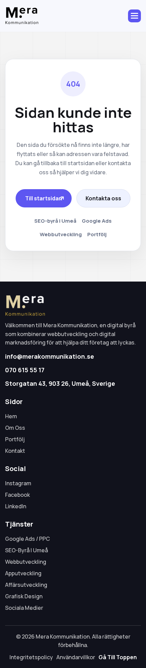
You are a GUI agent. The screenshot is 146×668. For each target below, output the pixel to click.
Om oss (15, 427)
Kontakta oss (103, 198)
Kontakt (15, 450)
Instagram (18, 483)
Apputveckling (23, 573)
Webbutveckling (61, 234)
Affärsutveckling (26, 584)
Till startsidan (43, 198)
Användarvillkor (75, 657)
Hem (11, 416)
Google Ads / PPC (27, 538)
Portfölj (97, 234)
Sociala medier (24, 607)
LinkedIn (15, 506)
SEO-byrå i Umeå (55, 220)
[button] (134, 15)
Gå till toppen (117, 657)
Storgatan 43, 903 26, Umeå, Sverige (60, 383)
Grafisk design (23, 596)
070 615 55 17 (24, 370)
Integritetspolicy (31, 657)
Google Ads (97, 220)
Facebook (17, 494)
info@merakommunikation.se (49, 356)
